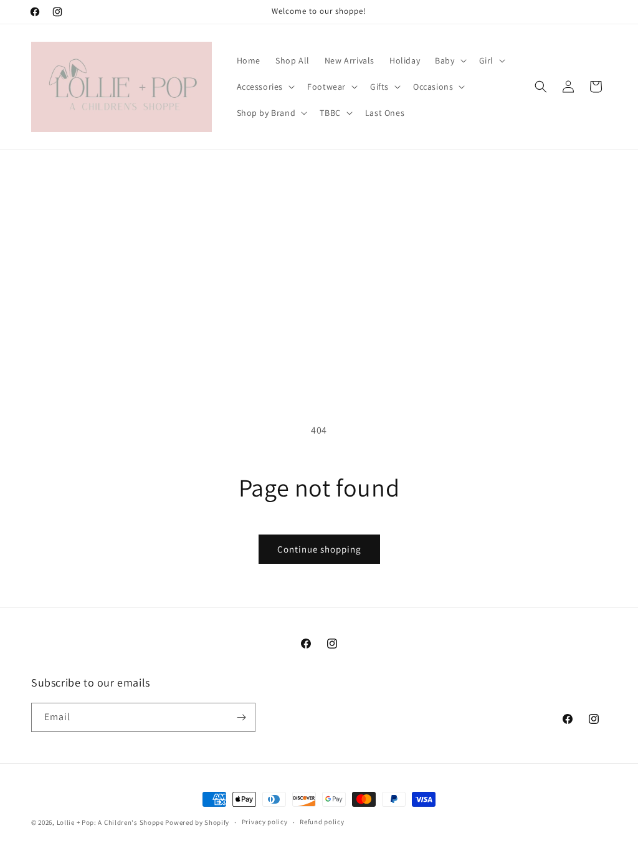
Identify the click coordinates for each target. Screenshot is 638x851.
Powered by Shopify (197, 822)
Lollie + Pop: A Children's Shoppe (110, 822)
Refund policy (322, 821)
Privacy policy (265, 821)
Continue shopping (319, 549)
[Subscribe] (241, 717)
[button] (449, 60)
